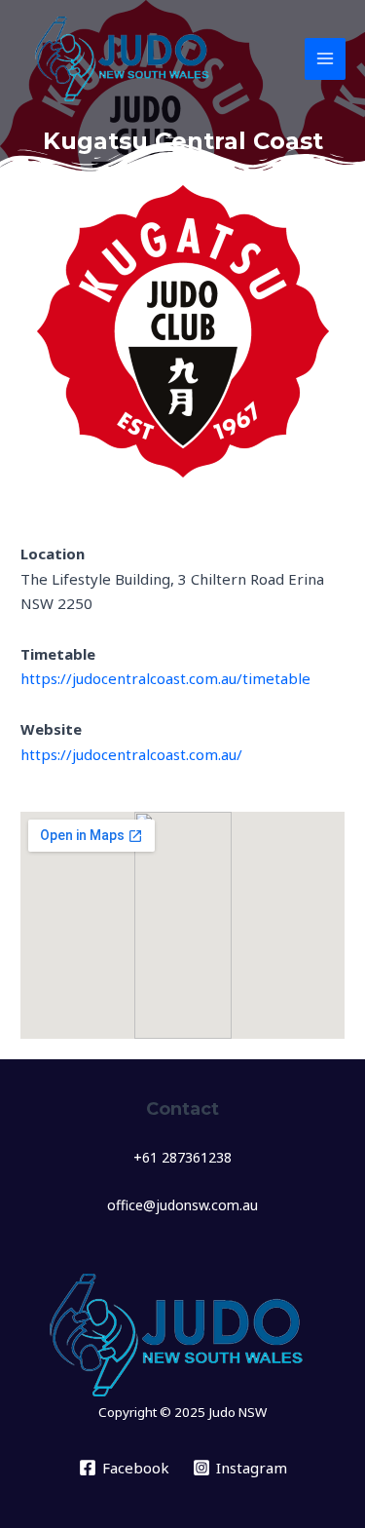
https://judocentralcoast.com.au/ (131, 754)
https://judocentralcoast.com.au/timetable (165, 678)
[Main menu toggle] (326, 59)
